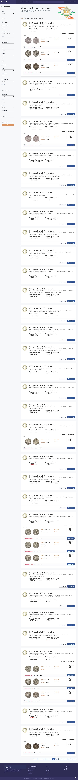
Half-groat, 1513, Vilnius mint (41, 23)
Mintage (3, 84)
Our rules (30, 773)
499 (50, 759)
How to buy (48, 770)
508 (72, 759)
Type (3, 47)
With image (40, 18)
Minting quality (5, 79)
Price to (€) (4, 116)
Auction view (30, 770)
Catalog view (30, 771)
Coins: (3, 11)
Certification (4, 94)
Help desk (48, 768)
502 (60, 759)
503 (63, 759)
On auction (27, 18)
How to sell (48, 771)
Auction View (28, 1)
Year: (3, 36)
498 (47, 759)
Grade (3, 99)
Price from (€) (4, 110)
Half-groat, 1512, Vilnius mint (41, 81)
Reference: (4, 16)
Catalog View (22, 1)
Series (3, 58)
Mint (3, 68)
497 (44, 759)
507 (69, 759)
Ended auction (34, 18)
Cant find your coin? (32, 768)
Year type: (4, 31)
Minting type (4, 73)
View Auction (70, 47)
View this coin (64, 33)
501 (57, 759)
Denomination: (5, 25)
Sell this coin (71, 33)
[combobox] (8, 19)
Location (3, 105)
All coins (22, 18)
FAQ (47, 773)
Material (3, 53)
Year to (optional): (5, 42)
